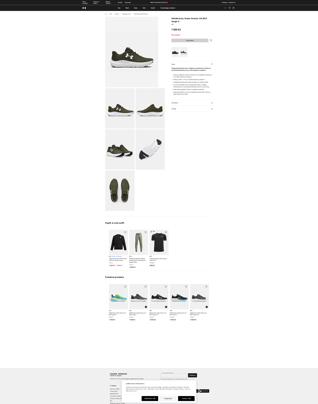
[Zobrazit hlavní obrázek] (131, 52)
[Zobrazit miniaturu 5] (120, 191)
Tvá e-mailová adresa (167, 373)
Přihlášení (225, 2)
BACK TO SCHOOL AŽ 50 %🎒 (159, 2)
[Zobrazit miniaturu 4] (150, 149)
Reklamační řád (114, 393)
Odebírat (192, 375)
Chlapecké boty (126, 14)
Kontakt (120, 2)
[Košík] (234, 8)
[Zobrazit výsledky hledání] (225, 8)
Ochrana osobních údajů (116, 398)
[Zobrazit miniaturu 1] (120, 108)
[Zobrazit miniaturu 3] (120, 149)
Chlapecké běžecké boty (141, 14)
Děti (111, 14)
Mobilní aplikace (108, 2)
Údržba (173, 109)
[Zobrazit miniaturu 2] (150, 108)
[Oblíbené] (230, 8)
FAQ (111, 401)
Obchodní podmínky (115, 396)
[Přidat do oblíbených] (125, 232)
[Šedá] (184, 52)
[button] (211, 40)
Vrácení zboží (114, 391)
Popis (173, 64)
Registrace (232, 2)
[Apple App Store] (204, 391)
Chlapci (117, 14)
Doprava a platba (96, 2)
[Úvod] (106, 14)
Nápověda (128, 2)
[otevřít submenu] (121, 7)
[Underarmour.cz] (84, 8)
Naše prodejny (85, 2)
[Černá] (175, 52)
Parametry (174, 103)
